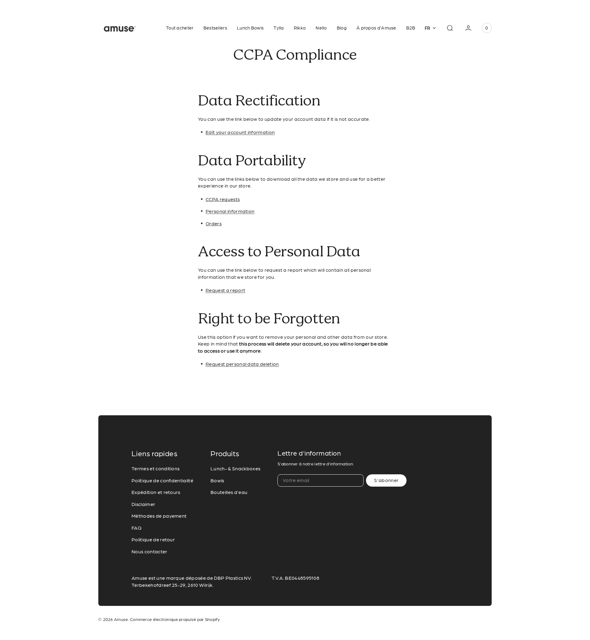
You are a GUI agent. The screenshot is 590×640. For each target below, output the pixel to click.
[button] (450, 28)
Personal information (230, 211)
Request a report (225, 290)
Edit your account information (240, 132)
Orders (214, 224)
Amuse (121, 619)
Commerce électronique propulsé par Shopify (175, 619)
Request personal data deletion (242, 364)
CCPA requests (223, 199)
